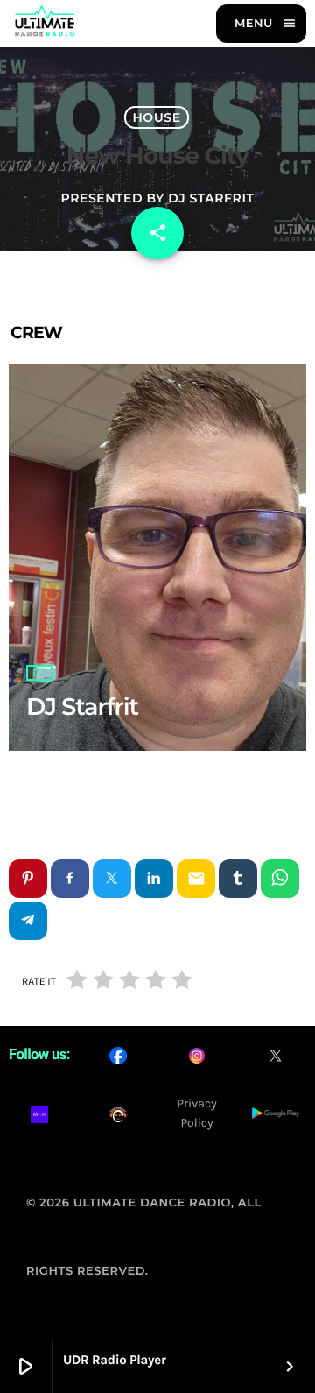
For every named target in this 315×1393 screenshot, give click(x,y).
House (156, 117)
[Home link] (44, 24)
